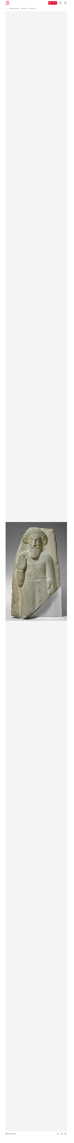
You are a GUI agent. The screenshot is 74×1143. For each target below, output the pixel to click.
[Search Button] (60, 2)
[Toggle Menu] (65, 2)
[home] (6, 8)
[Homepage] (7, 3)
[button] (36, 571)
